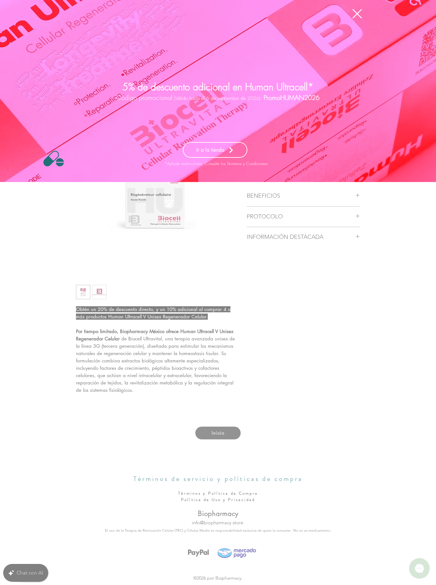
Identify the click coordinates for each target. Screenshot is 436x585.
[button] (357, 14)
